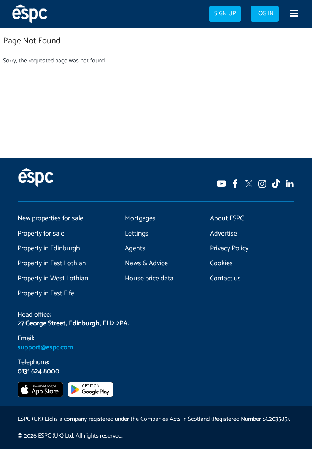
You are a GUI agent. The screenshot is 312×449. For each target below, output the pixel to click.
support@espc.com (45, 347)
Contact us (225, 278)
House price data (149, 278)
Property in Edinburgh (49, 248)
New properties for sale (50, 218)
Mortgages (140, 218)
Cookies (221, 263)
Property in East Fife (46, 293)
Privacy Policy (229, 248)
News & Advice (146, 263)
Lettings (136, 233)
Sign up (225, 14)
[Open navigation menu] (294, 14)
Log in (264, 14)
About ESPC (227, 218)
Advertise (223, 233)
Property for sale (41, 233)
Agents (135, 248)
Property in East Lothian (52, 263)
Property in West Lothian (53, 278)
